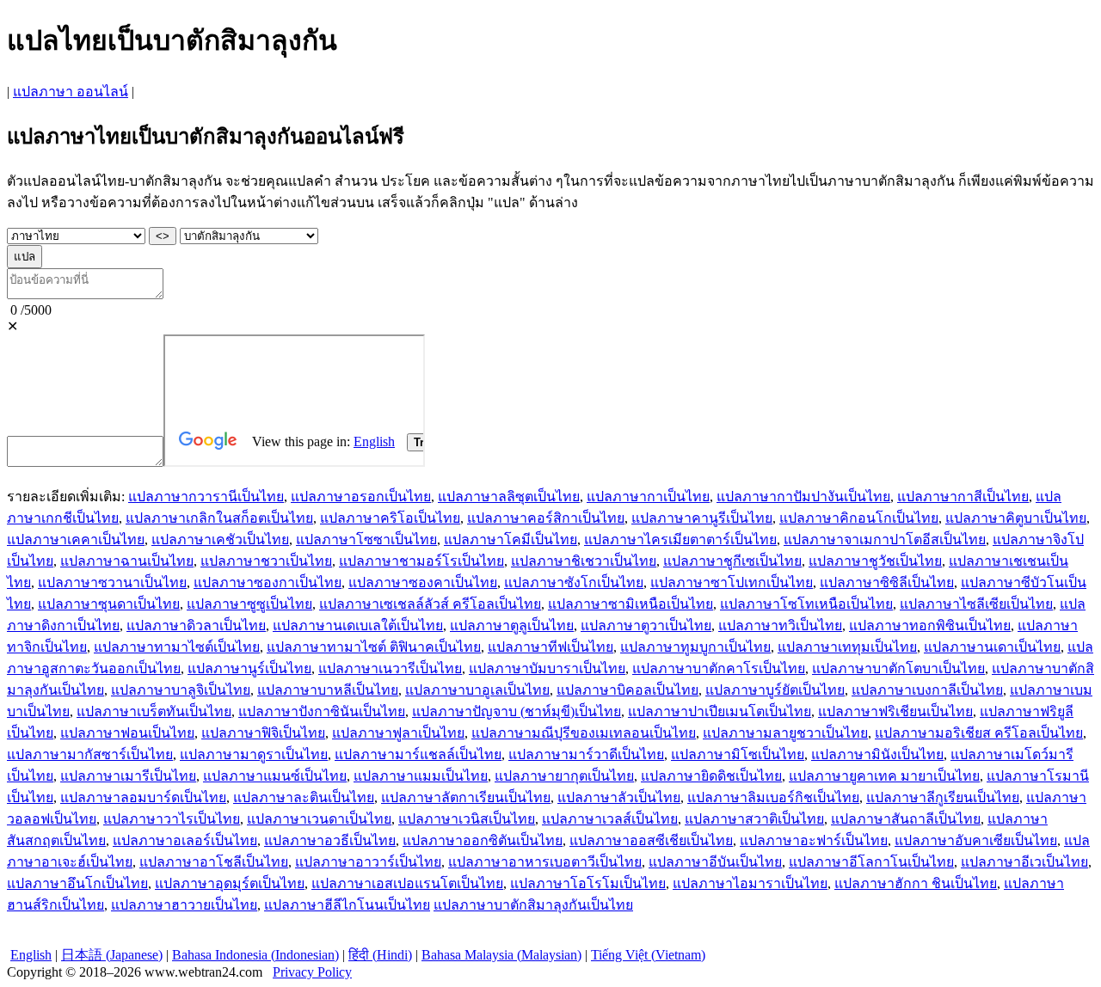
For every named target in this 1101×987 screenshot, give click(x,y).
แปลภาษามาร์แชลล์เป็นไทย (418, 754)
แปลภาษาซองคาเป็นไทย (422, 582)
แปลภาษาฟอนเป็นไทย (127, 733)
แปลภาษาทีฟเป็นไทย (550, 647)
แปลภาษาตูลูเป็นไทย (512, 625)
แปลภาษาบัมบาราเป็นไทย (547, 668)
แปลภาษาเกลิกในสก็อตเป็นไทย (219, 518)
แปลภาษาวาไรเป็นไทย (171, 819)
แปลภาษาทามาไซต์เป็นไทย (177, 647)
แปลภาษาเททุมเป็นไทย (847, 647)
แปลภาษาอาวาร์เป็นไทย (368, 862)
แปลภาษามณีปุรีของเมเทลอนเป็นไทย (583, 733)
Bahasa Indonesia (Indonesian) (255, 954)
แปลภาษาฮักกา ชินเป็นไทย (915, 883)
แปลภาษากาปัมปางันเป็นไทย (803, 496)
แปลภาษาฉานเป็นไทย (127, 561)
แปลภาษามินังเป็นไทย (877, 754)
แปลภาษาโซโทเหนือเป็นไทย (806, 604)
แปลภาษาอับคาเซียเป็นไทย (976, 840)
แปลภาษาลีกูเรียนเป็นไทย (942, 797)
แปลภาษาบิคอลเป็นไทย (627, 690)
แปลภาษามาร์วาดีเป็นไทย (586, 754)
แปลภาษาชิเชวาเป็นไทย (583, 561)
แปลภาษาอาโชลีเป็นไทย (213, 862)
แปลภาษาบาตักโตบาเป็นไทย (898, 668)
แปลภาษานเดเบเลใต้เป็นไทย (358, 625)
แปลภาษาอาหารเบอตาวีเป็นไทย (545, 862)
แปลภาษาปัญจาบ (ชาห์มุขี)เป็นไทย (516, 711)
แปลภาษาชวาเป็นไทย (266, 561)
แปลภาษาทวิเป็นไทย (780, 625)
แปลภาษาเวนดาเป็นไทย (319, 819)
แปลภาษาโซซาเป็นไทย (366, 539)
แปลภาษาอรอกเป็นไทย (361, 496)
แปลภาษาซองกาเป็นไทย (267, 582)
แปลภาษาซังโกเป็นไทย (573, 582)
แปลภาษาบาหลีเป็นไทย (327, 690)
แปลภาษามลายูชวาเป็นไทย (785, 733)
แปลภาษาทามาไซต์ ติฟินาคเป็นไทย (374, 647)
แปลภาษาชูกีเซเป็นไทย (732, 561)
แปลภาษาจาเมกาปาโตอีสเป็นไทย (885, 539)
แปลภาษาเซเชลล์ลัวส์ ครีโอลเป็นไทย (430, 604)
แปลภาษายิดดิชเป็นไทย (711, 776)
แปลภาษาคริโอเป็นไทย (390, 518)
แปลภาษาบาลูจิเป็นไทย (180, 690)
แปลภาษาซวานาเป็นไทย (112, 582)
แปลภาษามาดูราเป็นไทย (254, 754)
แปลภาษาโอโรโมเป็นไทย (588, 883)
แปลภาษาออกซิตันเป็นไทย (483, 840)
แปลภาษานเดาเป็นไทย (992, 647)
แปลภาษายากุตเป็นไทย (564, 776)
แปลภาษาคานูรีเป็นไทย (701, 518)
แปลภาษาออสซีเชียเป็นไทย (651, 840)
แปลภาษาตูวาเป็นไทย (646, 625)
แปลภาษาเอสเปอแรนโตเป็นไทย (407, 883)
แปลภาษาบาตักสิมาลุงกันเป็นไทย (533, 905)
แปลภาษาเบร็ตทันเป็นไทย (154, 711)
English (31, 954)
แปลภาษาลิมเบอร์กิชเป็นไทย (773, 797)
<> (162, 236)
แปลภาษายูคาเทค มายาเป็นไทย (884, 776)
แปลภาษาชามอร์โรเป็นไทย (421, 561)
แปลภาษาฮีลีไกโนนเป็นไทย (347, 905)
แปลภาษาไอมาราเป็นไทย (750, 883)
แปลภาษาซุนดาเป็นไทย (109, 604)
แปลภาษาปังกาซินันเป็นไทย (321, 711)
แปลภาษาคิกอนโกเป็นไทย (858, 518)
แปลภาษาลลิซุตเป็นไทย (509, 496)
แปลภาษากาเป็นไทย (648, 496)
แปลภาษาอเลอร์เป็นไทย (185, 840)
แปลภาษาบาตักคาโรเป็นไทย (718, 668)
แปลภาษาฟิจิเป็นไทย (263, 733)
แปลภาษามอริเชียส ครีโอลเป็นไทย (979, 733)
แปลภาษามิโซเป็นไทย (737, 754)
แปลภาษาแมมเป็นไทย (421, 776)
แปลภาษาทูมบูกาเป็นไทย (695, 647)
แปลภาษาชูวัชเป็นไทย (875, 561)
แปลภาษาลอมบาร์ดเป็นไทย (143, 797)
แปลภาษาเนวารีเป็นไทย (390, 668)
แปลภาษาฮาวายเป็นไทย (184, 905)
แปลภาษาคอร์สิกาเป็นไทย (545, 518)
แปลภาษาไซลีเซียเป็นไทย (976, 604)
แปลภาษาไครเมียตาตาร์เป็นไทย (680, 539)
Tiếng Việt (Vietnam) (648, 954)
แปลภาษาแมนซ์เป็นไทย (275, 776)
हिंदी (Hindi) (380, 954)
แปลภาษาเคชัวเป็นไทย (220, 539)
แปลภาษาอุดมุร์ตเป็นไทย (229, 883)
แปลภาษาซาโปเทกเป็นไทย (731, 582)
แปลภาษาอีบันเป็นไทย (715, 862)
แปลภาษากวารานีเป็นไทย (206, 496)
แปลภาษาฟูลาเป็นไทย (398, 733)
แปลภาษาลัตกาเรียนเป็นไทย (465, 797)
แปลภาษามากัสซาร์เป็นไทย (90, 754)
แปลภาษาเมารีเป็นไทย (128, 776)
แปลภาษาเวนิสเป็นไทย (466, 819)
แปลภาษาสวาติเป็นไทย (754, 819)
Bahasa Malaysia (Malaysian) (501, 954)
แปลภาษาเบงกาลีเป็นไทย (927, 690)
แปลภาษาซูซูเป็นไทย (249, 604)
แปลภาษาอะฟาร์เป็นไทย (814, 840)
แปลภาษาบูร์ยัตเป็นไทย (775, 690)
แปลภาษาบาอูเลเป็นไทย (477, 690)
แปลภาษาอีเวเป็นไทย (1024, 862)
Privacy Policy (312, 972)
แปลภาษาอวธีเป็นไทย (330, 840)
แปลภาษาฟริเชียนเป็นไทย (895, 711)
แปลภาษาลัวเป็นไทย (618, 797)
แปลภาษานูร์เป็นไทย (249, 668)
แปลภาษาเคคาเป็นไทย (76, 539)
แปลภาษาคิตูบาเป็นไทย (1015, 518)
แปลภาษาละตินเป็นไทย (303, 797)
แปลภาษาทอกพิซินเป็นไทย (930, 625)
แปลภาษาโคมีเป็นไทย (510, 539)
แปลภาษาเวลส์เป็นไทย (610, 819)
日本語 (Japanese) (112, 954)
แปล (24, 256)
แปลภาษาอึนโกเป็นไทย (77, 883)
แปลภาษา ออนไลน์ (70, 91)
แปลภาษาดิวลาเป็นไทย (196, 625)
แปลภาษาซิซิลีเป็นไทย (887, 582)
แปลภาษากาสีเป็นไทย (963, 496)
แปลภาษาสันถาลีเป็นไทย (906, 819)
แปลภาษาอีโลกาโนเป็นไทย (871, 862)
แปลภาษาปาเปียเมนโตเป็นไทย (719, 711)
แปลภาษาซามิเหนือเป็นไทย (630, 604)
